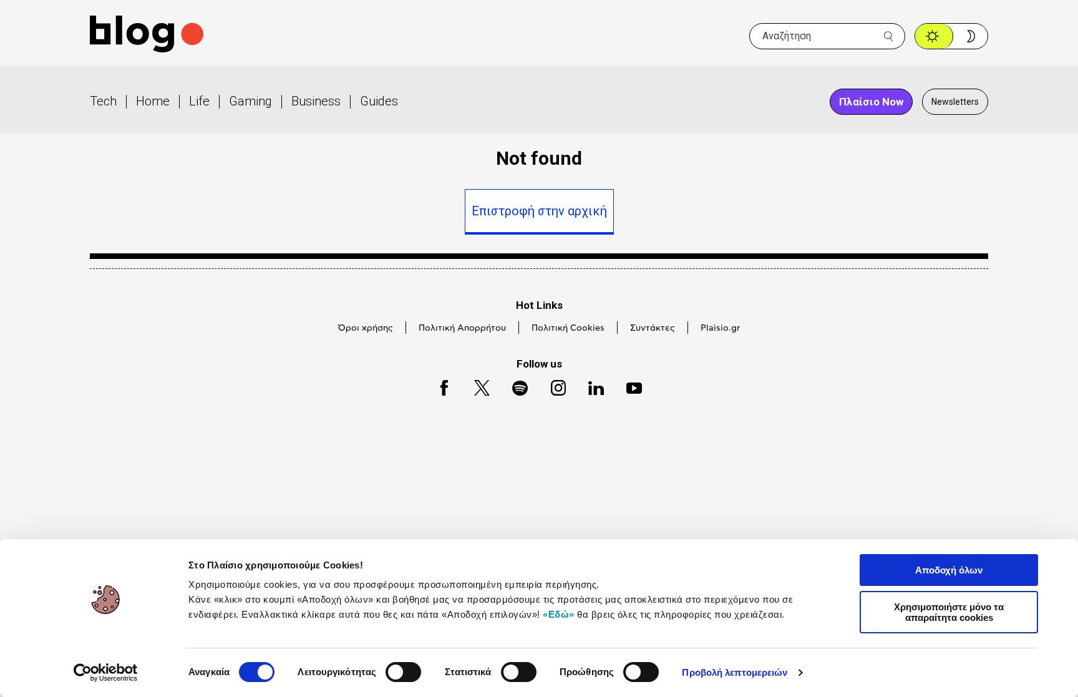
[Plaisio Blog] (146, 36)
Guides (379, 101)
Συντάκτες (652, 328)
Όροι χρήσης (365, 328)
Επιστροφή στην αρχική (539, 210)
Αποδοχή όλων (949, 570)
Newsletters (955, 102)
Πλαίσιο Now (871, 101)
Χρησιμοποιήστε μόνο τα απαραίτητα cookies (949, 612)
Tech (103, 101)
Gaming (250, 101)
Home (153, 101)
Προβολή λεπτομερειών (734, 672)
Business (316, 101)
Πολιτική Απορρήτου (462, 328)
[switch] (403, 672)
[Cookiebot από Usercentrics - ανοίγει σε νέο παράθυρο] (105, 672)
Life (199, 101)
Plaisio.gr (720, 328)
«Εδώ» (559, 614)
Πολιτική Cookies (568, 328)
